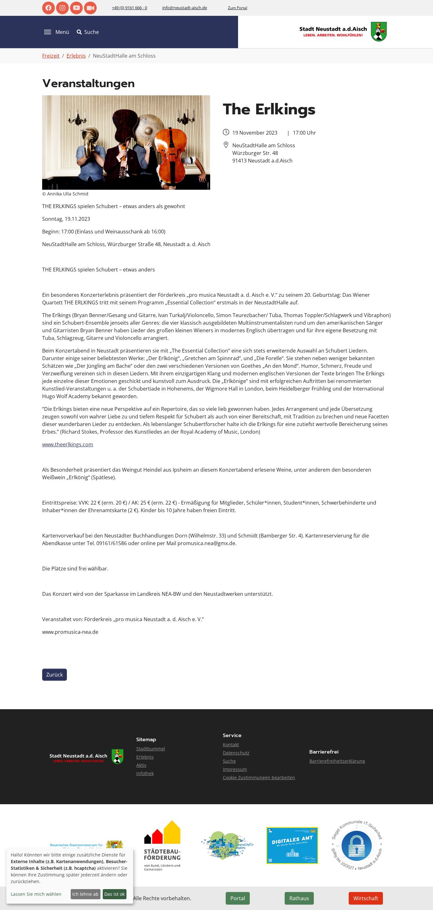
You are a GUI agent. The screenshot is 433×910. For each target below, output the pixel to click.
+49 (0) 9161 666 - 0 (129, 7)
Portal (237, 898)
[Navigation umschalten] (47, 32)
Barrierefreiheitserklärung (337, 761)
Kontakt (231, 744)
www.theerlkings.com (67, 444)
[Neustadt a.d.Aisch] (343, 32)
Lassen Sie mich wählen (36, 894)
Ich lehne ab (85, 894)
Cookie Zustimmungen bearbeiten (259, 777)
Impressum (235, 769)
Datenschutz (236, 753)
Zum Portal (237, 7)
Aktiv (141, 765)
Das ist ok (114, 894)
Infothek (145, 773)
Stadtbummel (150, 749)
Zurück (54, 674)
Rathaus (299, 898)
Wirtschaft (365, 898)
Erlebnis (145, 757)
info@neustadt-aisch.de (184, 7)
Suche (229, 761)
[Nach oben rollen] (419, 896)
